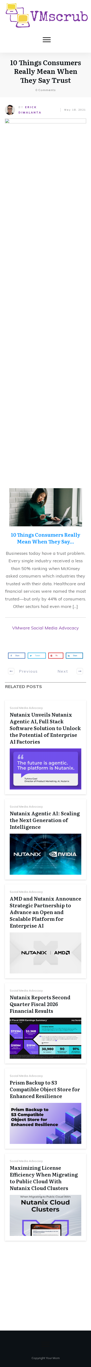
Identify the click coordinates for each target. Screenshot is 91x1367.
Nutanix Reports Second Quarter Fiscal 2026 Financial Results (40, 1004)
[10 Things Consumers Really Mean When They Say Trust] (45, 300)
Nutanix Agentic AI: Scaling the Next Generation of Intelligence (45, 820)
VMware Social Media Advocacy (45, 628)
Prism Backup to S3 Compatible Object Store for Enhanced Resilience (45, 1089)
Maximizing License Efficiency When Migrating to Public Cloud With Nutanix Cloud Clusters (44, 1177)
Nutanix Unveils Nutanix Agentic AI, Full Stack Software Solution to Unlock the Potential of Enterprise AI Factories (45, 728)
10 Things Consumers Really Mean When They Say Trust (45, 71)
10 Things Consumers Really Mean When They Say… (45, 538)
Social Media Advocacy (26, 708)
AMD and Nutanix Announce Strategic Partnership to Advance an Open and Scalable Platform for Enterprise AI (45, 912)
